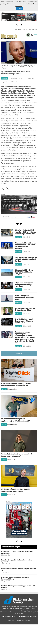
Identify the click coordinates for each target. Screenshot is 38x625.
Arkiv (30, 29)
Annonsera (25, 29)
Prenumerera (18, 29)
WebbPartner (27, 620)
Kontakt (34, 29)
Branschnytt (4, 78)
